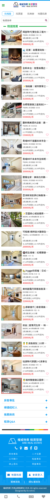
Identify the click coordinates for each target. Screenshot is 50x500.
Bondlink (31, 490)
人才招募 (36, 453)
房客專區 (13, 453)
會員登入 (38, 474)
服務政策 (15, 481)
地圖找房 (16, 474)
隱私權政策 (35, 481)
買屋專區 (36, 463)
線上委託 (13, 463)
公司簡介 (13, 458)
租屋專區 (36, 458)
